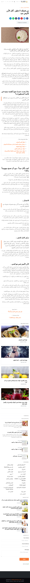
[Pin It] (22, 18)
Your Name (26, 538)
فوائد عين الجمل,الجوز (20, 148)
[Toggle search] (4, 1)
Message (27, 549)
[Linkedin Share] (19, 18)
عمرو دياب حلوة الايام (17, 456)
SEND (24, 559)
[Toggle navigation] (2, 2)
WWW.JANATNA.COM (16, 579)
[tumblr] (14, 1)
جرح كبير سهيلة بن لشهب (16, 442)
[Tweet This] (24, 18)
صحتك (21, 420)
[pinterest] (13, 1)
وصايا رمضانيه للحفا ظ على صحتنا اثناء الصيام (14, 144)
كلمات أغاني (20, 440)
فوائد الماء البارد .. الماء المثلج (20, 360)
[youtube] (8, 1)
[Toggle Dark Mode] (6, 2)
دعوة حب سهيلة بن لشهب (16, 449)
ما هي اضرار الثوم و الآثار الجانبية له (14, 432)
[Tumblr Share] (16, 18)
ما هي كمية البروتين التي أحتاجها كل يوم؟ (13, 422)
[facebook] (20, 1)
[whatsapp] (9, 1)
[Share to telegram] (10, 18)
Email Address (25, 543)
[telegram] (16, 1)
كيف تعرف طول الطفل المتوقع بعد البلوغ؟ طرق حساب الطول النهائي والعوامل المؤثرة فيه (12, 528)
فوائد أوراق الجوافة (20, 146)
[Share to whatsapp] (13, 18)
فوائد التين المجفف (20, 142)
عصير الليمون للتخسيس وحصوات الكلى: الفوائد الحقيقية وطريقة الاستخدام (12, 507)
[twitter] (18, 1)
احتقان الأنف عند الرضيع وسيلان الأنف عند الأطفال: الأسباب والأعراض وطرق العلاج (11, 521)
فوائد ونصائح (20, 430)
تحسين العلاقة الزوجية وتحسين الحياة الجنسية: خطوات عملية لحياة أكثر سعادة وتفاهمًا (12, 514)
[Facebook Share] (27, 18)
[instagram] (11, 1)
